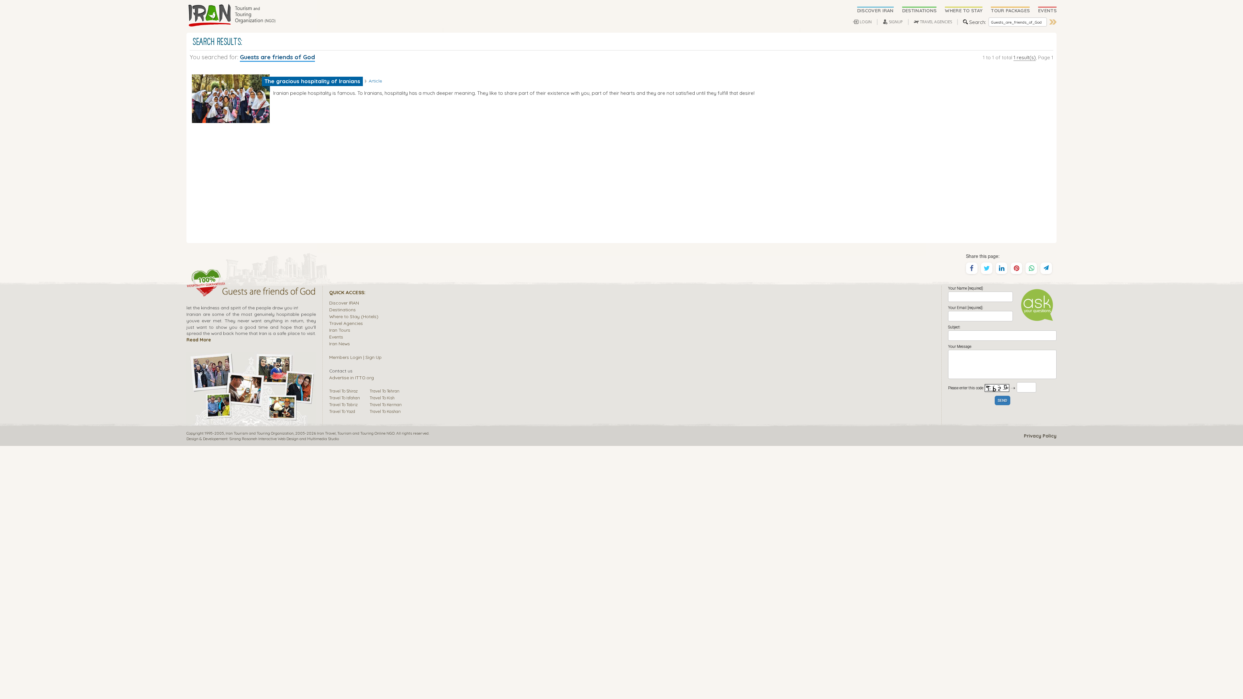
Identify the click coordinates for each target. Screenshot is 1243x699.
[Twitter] (986, 268)
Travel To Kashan (385, 411)
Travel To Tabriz (343, 404)
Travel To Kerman (386, 404)
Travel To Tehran (384, 391)
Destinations (342, 309)
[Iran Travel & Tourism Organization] (231, 15)
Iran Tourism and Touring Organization (260, 433)
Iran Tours (339, 330)
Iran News (339, 343)
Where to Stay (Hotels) (353, 316)
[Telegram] (1046, 268)
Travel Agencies (346, 323)
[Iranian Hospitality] (251, 292)
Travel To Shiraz (343, 391)
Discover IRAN (344, 302)
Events (336, 336)
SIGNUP (896, 22)
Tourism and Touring (355, 433)
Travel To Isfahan (344, 397)
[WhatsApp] (1031, 268)
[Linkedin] (1001, 268)
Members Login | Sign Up (355, 357)
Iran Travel (326, 433)
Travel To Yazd (342, 411)
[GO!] (1053, 22)
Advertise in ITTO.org (351, 377)
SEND (1002, 401)
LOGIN (866, 22)
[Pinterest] (1016, 268)
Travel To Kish (382, 397)
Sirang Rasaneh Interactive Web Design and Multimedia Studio (284, 438)
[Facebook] (972, 268)
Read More (198, 339)
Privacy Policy (1040, 436)
